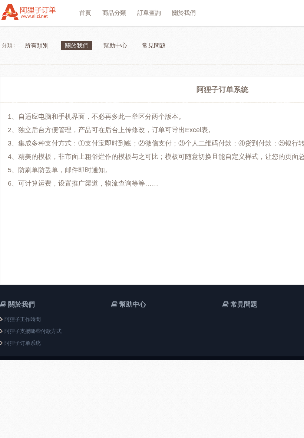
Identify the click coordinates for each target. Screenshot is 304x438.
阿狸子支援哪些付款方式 (33, 331)
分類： (9, 45)
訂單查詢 (149, 13)
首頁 (85, 13)
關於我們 (184, 13)
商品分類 (114, 13)
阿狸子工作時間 (22, 319)
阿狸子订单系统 (22, 343)
